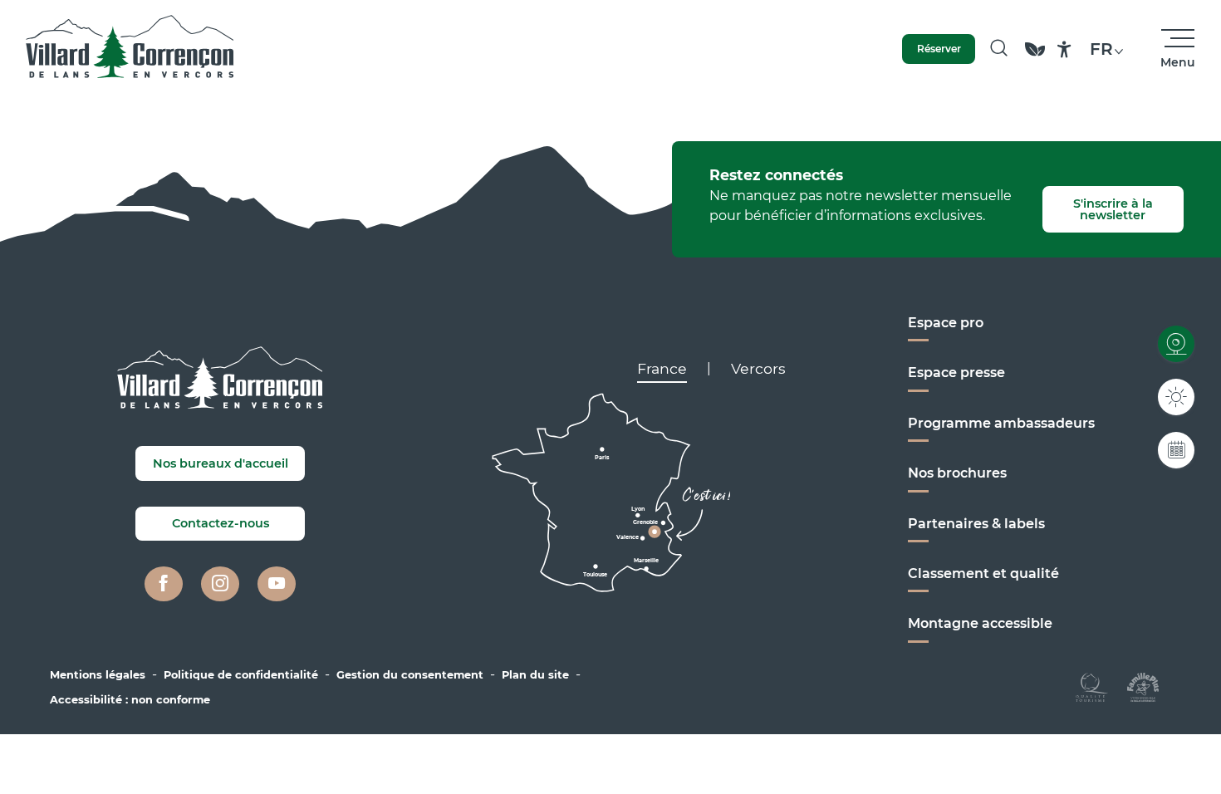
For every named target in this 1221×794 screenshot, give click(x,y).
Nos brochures (957, 473)
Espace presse (956, 372)
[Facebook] (163, 584)
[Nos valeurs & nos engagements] (1034, 57)
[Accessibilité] (1064, 49)
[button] (999, 49)
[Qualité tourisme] (1092, 686)
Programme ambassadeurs (1001, 423)
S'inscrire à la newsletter (1113, 209)
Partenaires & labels (976, 524)
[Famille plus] (1143, 686)
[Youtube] (276, 584)
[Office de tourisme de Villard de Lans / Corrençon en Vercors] (130, 49)
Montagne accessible (980, 623)
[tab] (662, 369)
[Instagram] (220, 584)
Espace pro (945, 323)
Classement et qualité (983, 573)
